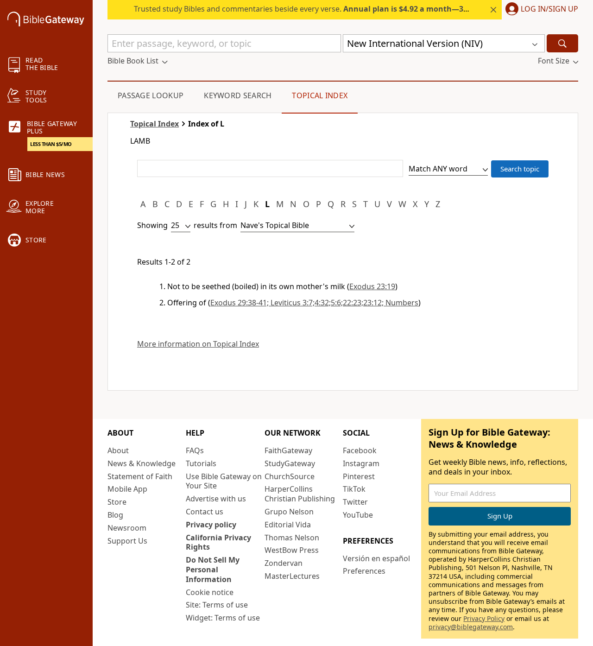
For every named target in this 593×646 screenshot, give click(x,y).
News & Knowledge (141, 463)
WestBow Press (292, 550)
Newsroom (126, 528)
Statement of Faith (139, 476)
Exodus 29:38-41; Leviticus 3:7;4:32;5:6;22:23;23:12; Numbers (314, 303)
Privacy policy (211, 524)
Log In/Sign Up (549, 9)
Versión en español (376, 558)
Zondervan (284, 563)
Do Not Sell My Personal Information (213, 569)
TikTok (354, 489)
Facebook (360, 450)
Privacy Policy (484, 618)
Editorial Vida (288, 524)
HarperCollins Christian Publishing (300, 494)
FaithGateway (288, 450)
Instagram (361, 463)
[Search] (562, 43)
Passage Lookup (150, 95)
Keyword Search (237, 95)
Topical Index (319, 95)
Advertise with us (216, 499)
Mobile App (127, 489)
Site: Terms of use (217, 605)
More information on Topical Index (198, 344)
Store (116, 502)
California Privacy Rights (218, 542)
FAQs (195, 450)
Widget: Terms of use (223, 618)
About (118, 450)
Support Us (127, 541)
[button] (540, 9)
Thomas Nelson (292, 537)
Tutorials (201, 463)
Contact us (204, 512)
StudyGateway (290, 463)
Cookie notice (209, 592)
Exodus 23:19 (372, 286)
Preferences (364, 571)
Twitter (355, 502)
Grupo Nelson (289, 512)
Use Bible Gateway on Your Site (224, 481)
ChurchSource (290, 476)
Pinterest (359, 476)
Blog (115, 515)
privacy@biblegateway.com (471, 626)
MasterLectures (292, 576)
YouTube (358, 515)
